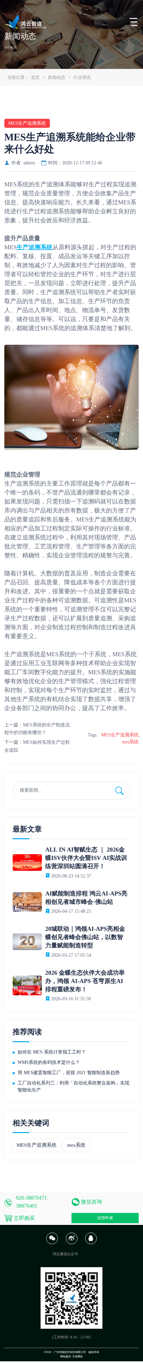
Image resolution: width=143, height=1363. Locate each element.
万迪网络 (77, 1356)
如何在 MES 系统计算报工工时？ (52, 1052)
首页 (35, 77)
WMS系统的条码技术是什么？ (49, 1062)
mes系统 (130, 741)
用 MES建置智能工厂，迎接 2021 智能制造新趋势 (69, 1072)
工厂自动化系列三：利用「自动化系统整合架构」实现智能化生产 (73, 1086)
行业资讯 (82, 77)
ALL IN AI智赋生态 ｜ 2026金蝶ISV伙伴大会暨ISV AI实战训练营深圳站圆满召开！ (86, 858)
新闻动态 (56, 77)
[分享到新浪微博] (71, 1243)
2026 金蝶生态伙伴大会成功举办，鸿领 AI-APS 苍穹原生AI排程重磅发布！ (85, 981)
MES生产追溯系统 (120, 734)
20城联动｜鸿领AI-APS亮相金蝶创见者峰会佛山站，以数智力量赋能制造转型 (85, 937)
